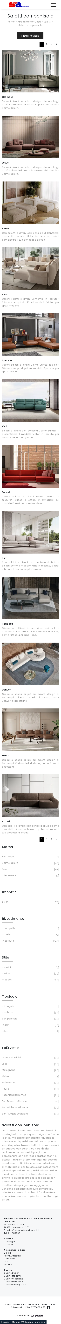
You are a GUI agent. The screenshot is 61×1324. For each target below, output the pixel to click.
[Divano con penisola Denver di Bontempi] (30, 664)
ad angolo (30, 1006)
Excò (30, 869)
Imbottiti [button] (9, 892)
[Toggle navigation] (53, 4)
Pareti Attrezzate (12, 1255)
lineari (30, 1025)
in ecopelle (30, 928)
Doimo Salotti (30, 863)
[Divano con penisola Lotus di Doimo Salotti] (30, 137)
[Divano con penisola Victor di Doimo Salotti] (30, 400)
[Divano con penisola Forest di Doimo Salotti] (30, 466)
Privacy (5, 1322)
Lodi (30, 1064)
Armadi (8, 1264)
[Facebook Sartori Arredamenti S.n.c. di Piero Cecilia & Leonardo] (48, 1307)
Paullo (30, 1089)
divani (30, 902)
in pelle (30, 935)
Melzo (30, 1076)
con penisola (30, 1019)
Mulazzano (30, 1083)
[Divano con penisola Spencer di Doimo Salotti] (30, 334)
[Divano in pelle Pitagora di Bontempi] (30, 598)
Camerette (9, 1258)
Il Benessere (30, 875)
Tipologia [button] (10, 996)
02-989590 (14, 1233)
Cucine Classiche (13, 1278)
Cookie (16, 1322)
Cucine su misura (13, 1281)
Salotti (47, 21)
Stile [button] (5, 957)
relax (30, 1031)
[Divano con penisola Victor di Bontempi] (30, 268)
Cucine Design (12, 1273)
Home (11, 21)
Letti (6, 1261)
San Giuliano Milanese (30, 1107)
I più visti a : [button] (11, 1048)
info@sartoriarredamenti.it (25, 1230)
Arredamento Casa (29, 21)
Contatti (8, 1244)
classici (30, 967)
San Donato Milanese (30, 1101)
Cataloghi (9, 1241)
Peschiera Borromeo (30, 1095)
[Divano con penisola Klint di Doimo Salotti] (30, 532)
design (30, 974)
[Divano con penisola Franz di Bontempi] (30, 729)
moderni (30, 980)
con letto (30, 1012)
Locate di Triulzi (30, 1058)
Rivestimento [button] (13, 918)
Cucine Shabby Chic (15, 1284)
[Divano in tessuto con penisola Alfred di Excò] (30, 795)
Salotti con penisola (30, 25)
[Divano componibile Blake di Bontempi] (30, 202)
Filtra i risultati (30, 35)
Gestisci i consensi (34, 1322)
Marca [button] (7, 847)
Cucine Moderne (12, 1275)
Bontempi (30, 857)
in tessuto (30, 941)
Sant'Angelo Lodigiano (30, 1114)
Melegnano (30, 1070)
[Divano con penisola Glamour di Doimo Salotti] (30, 71)
